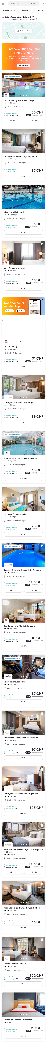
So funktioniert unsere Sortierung (22, 19)
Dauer (39, 10)
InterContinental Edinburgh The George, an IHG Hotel (23, 849)
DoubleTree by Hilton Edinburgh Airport (23, 457)
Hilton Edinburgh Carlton (23, 963)
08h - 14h (13, 590)
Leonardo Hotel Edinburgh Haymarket (23, 155)
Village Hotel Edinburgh (23, 211)
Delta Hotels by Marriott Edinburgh (23, 99)
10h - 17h (23, 232)
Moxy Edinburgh (23, 345)
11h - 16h (23, 1036)
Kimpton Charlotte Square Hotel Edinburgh (23, 569)
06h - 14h (13, 120)
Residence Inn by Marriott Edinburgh (23, 625)
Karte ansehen (25, 31)
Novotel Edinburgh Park (23, 681)
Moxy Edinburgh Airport (23, 267)
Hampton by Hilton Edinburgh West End (23, 737)
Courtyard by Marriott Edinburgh (23, 401)
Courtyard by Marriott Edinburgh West (23, 792)
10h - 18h (23, 176)
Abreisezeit (25, 10)
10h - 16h (23, 422)
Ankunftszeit (7, 10)
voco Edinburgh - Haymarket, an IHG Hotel (23, 907)
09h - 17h (34, 120)
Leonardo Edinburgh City (23, 513)
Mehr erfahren (24, 66)
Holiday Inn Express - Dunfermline (23, 1016)
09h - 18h (23, 478)
